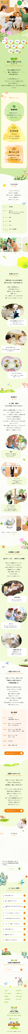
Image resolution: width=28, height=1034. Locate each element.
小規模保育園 (7, 999)
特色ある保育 (19, 996)
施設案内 (6, 996)
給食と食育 (18, 990)
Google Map (11, 868)
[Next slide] (26, 524)
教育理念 (6, 1002)
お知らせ (6, 990)
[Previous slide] (2, 244)
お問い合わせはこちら (10, 753)
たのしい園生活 (8, 993)
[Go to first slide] (26, 244)
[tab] (9, 534)
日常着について (19, 993)
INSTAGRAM (15, 1019)
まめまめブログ (9, 969)
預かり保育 (18, 999)
